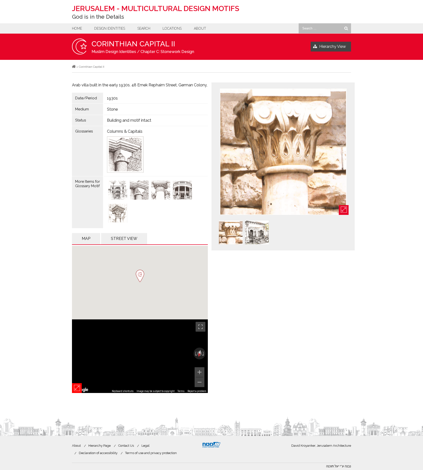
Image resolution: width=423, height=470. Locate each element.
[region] (140, 356)
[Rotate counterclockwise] (195, 353)
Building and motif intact (129, 120)
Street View (124, 238)
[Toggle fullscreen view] (200, 327)
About (200, 28)
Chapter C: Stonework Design (167, 51)
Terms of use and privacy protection (151, 453)
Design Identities (109, 28)
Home (77, 28)
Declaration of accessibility (98, 453)
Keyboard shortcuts (123, 391)
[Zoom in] (199, 372)
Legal (145, 445)
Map (86, 238)
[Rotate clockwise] (203, 353)
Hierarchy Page (99, 445)
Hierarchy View (332, 46)
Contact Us (126, 445)
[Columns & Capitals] (156, 154)
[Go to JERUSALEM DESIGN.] (74, 66)
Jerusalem (155, 8)
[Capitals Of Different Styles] (117, 191)
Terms (181, 391)
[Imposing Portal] (117, 214)
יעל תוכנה (332, 466)
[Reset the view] (199, 353)
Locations (172, 28)
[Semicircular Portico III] (139, 191)
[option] (283, 152)
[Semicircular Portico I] (182, 191)
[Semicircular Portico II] (160, 191)
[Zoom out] (199, 382)
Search (143, 28)
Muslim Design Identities (114, 51)
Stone (112, 109)
